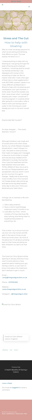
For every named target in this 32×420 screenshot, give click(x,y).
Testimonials (19, 413)
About (3, 413)
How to (19, 19)
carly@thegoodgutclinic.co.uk (14, 277)
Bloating (5, 350)
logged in (16, 388)
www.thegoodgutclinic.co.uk (14, 289)
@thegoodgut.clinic (19, 294)
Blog (12, 19)
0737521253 (13, 282)
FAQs (25, 413)
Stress (16, 350)
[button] (29, 6)
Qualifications (10, 413)
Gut (11, 350)
